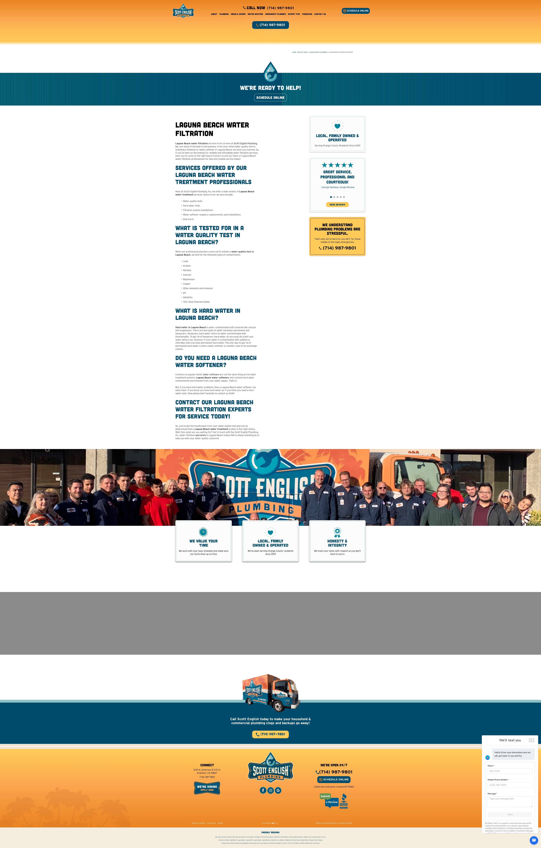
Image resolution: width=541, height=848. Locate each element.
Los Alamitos (281, 840)
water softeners (211, 374)
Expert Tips (294, 14)
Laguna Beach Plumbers (318, 52)
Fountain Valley (293, 837)
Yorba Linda (316, 843)
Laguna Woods (266, 840)
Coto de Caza (264, 837)
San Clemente (253, 843)
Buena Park (242, 837)
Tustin (289, 843)
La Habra (221, 840)
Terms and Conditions (199, 823)
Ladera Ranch (233, 840)
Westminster (309, 843)
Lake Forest (274, 840)
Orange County (225, 843)
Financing (307, 14)
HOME (294, 52)
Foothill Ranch (284, 837)
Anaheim (224, 837)
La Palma (226, 840)
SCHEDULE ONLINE (357, 10)
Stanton (284, 843)
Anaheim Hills (230, 837)
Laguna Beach (241, 840)
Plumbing (224, 14)
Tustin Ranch (295, 843)
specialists (200, 435)
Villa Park (302, 843)
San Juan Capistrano (263, 843)
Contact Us (320, 14)
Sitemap (220, 823)
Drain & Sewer (238, 14)
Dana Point (277, 837)
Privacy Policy (211, 823)
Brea (237, 837)
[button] (331, 197)
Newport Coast (313, 840)
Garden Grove (307, 837)
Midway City (289, 840)
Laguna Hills (249, 840)
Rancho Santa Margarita (242, 843)
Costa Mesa (257, 837)
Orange (320, 840)
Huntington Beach (316, 837)
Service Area (303, 52)
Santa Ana (272, 843)
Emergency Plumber (275, 14)
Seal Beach (278, 843)
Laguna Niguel (257, 840)
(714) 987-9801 (339, 248)
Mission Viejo (296, 840)
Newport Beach (304, 840)
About (214, 14)
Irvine (323, 837)
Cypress (271, 837)
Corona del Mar (249, 837)
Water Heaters (255, 14)
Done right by (267, 823)
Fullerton (300, 837)
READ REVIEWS (337, 204)
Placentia (232, 843)
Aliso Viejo (218, 837)
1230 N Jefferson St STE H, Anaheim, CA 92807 (207, 771)
